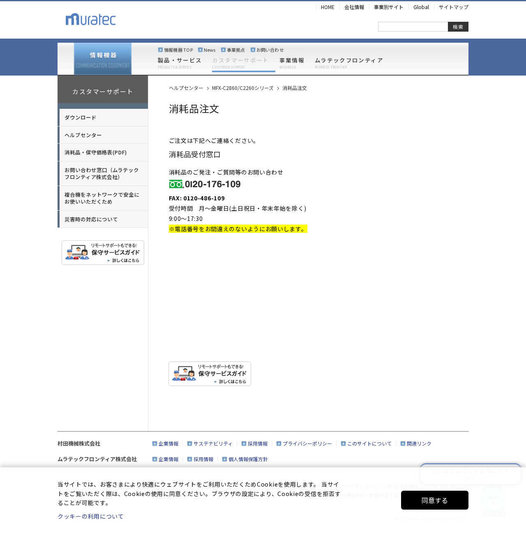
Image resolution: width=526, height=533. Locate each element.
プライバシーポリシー (307, 443)
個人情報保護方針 (248, 458)
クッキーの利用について (91, 516)
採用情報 (258, 443)
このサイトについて (369, 443)
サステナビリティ (213, 443)
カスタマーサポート (240, 63)
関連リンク (419, 443)
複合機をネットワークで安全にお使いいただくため (102, 198)
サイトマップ (453, 6)
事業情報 (292, 63)
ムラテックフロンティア (349, 63)
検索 (458, 26)
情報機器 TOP (178, 49)
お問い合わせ (270, 49)
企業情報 (168, 443)
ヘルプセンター (83, 135)
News (210, 49)
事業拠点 (236, 49)
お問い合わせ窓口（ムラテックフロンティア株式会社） (102, 173)
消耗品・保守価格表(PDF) (96, 152)
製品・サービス (180, 63)
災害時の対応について (91, 219)
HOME (328, 6)
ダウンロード (81, 117)
